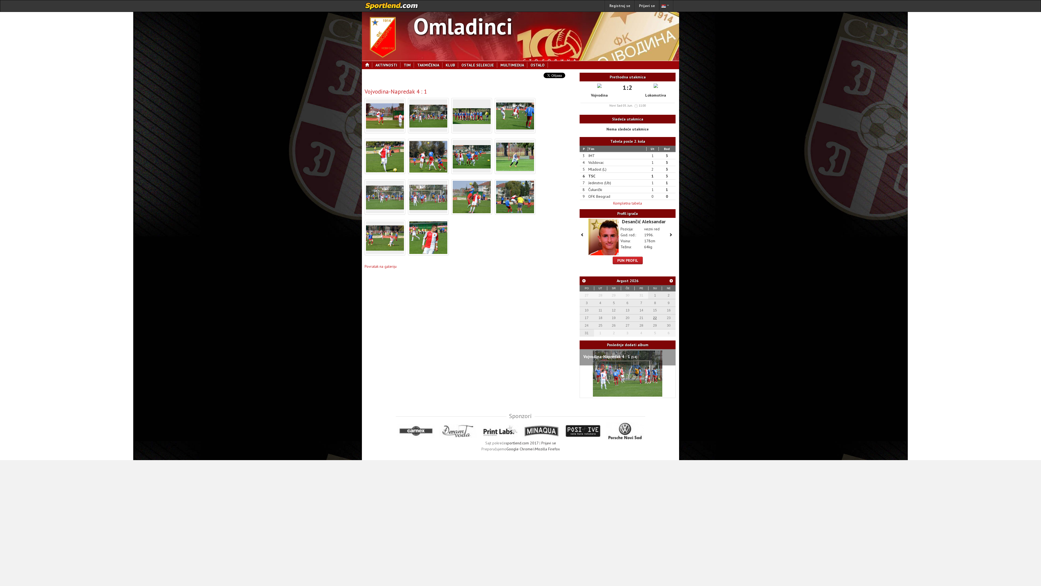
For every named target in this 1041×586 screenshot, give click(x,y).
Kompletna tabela (627, 203)
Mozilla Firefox (547, 449)
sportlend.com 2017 (522, 443)
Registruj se (619, 5)
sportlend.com (392, 6)
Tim (407, 65)
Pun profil (627, 260)
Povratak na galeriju (381, 266)
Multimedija (512, 65)
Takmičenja (428, 65)
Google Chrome (519, 449)
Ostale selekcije (477, 65)
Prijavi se (647, 5)
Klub (450, 65)
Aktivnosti (386, 65)
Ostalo (538, 65)
